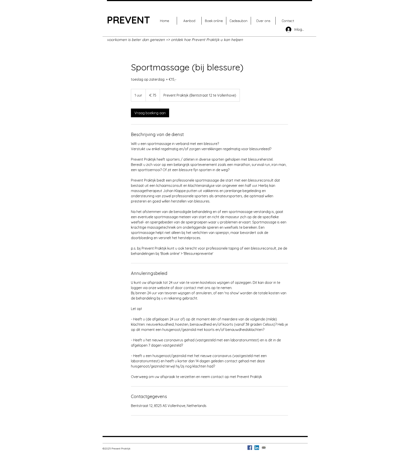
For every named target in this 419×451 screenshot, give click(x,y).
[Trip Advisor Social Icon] (263, 447)
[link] (150, 113)
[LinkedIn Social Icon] (256, 447)
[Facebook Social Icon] (249, 447)
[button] (189, 21)
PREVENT (128, 20)
